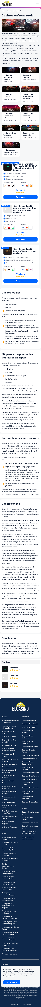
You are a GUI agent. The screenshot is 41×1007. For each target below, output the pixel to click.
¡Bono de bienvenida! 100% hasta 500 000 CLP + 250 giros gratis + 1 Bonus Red (25, 167)
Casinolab (5, 205)
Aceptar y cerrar (12, 982)
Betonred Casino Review (10, 163)
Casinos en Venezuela (14, 11)
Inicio (3, 11)
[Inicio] (7, 3)
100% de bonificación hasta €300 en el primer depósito (24, 251)
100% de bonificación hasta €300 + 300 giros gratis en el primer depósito (24, 209)
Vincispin (5, 248)
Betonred (20, 190)
